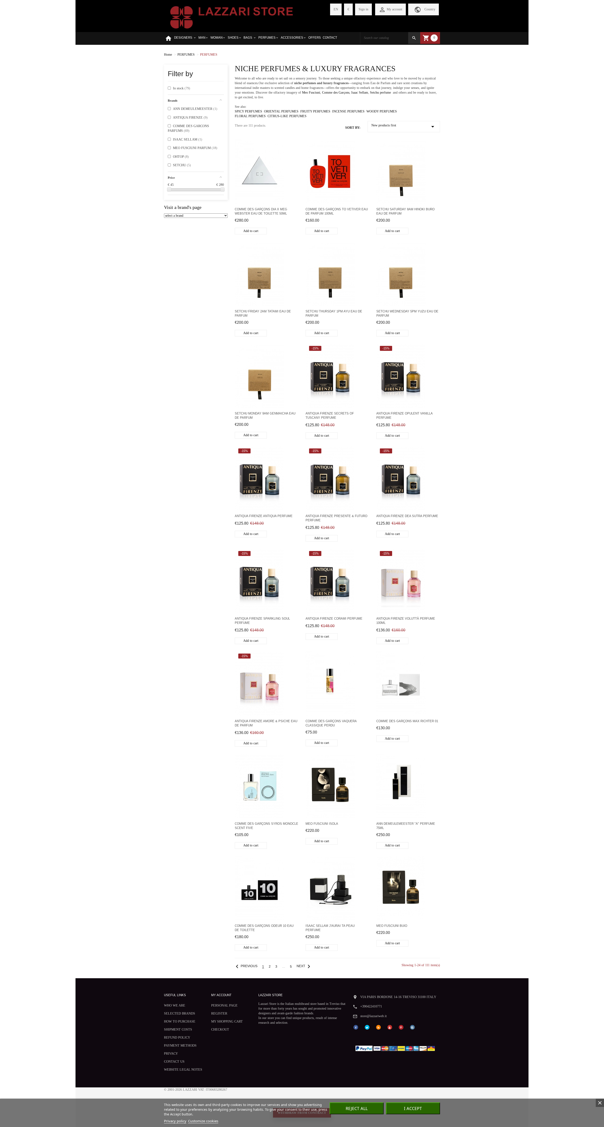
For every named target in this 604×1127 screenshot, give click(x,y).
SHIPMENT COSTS (178, 1029)
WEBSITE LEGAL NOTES (183, 1069)
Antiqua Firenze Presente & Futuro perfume (336, 518)
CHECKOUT (220, 1029)
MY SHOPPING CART (227, 1021)
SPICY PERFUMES (248, 111)
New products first (403, 126)
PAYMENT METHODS (180, 1045)
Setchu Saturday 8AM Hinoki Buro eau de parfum (405, 211)
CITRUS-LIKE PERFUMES (287, 116)
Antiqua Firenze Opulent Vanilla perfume (404, 415)
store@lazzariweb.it (373, 1016)
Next (304, 966)
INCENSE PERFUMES (348, 111)
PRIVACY (171, 1053)
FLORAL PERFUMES (250, 116)
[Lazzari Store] (231, 17)
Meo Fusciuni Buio (391, 926)
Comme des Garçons (335, 92)
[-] (169, 189)
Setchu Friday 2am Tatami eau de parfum (263, 313)
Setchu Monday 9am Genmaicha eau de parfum (265, 415)
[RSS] (378, 1027)
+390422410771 (371, 1006)
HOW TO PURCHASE (179, 1021)
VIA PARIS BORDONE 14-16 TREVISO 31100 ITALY (398, 997)
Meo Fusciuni (311, 92)
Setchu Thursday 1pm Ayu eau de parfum (334, 313)
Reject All (357, 1108)
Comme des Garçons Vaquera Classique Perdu (331, 723)
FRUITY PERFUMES (315, 111)
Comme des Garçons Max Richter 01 (407, 721)
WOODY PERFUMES (381, 111)
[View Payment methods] (396, 1047)
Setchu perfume (380, 92)
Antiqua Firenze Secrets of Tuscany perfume (330, 415)
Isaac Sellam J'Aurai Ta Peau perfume (330, 928)
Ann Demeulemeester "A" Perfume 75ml (405, 826)
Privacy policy (175, 1121)
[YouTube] (389, 1027)
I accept (413, 1108)
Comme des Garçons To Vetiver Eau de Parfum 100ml (337, 211)
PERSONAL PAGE (224, 1005)
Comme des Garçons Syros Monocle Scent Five (266, 826)
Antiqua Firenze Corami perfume (334, 618)
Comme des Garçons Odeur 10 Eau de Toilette (264, 928)
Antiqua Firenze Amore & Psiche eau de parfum (266, 723)
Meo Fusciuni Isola (322, 823)
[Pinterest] (401, 1027)
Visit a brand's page (182, 207)
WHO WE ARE (174, 1005)
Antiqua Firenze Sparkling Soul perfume (262, 621)
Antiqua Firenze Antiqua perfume (264, 516)
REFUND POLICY (177, 1037)
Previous (245, 966)
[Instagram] (412, 1027)
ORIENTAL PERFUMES (281, 111)
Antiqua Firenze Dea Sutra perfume (407, 516)
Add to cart (250, 231)
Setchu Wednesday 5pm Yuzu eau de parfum (407, 313)
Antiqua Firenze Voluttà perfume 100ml (405, 621)
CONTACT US (174, 1061)
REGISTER (219, 1013)
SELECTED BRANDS (179, 1013)
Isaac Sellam (359, 92)
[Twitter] (367, 1027)
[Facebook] (355, 1027)
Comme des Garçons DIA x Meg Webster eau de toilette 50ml (261, 211)
